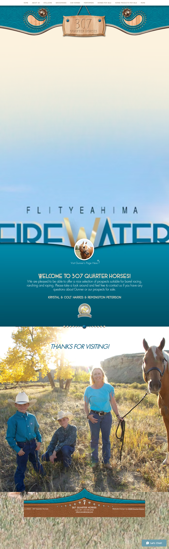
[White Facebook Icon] (84, 503)
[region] (84, 252)
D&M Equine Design (136, 509)
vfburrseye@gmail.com (84, 512)
